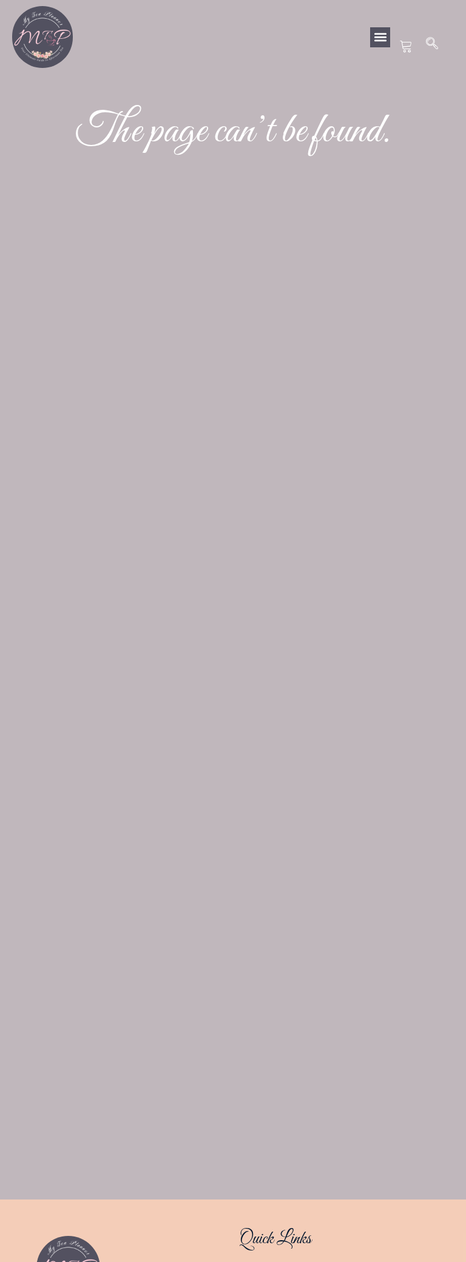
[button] (380, 37)
